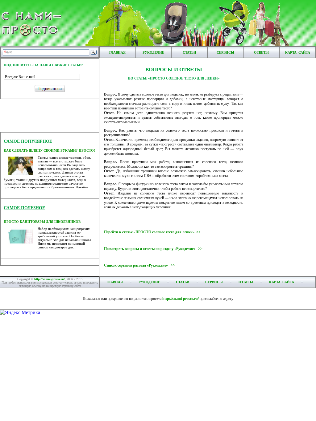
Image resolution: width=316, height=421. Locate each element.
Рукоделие (153, 52)
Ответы (261, 52)
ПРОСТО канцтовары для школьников (42, 221)
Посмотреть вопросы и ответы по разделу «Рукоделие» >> (153, 249)
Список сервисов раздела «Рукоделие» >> (139, 265)
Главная (117, 52)
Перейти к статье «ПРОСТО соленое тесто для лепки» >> (152, 232)
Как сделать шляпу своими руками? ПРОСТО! (49, 150)
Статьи (189, 52)
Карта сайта (297, 52)
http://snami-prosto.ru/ (49, 279)
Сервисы (225, 52)
